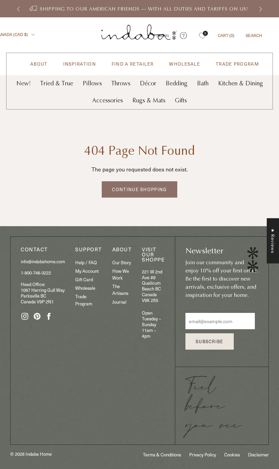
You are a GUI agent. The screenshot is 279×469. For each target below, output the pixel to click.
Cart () (226, 35)
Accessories (107, 100)
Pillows (92, 83)
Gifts (181, 100)
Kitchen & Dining (240, 83)
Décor (148, 83)
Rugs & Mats (148, 100)
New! (23, 83)
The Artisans (120, 289)
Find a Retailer (133, 64)
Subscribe (210, 341)
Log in (163, 35)
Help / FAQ (86, 262)
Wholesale (184, 64)
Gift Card (84, 279)
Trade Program (237, 64)
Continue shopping (139, 189)
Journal (119, 302)
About (39, 64)
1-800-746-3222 (36, 272)
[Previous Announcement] (18, 8)
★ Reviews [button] (273, 240)
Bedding (176, 83)
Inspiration (79, 64)
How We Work (120, 274)
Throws (120, 83)
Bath (203, 83)
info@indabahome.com (43, 261)
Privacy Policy (202, 454)
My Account (87, 271)
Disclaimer (258, 454)
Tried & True (56, 83)
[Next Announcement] (260, 8)
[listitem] (139, 8)
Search (254, 35)
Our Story (121, 262)
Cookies (232, 454)
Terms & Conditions (162, 454)
